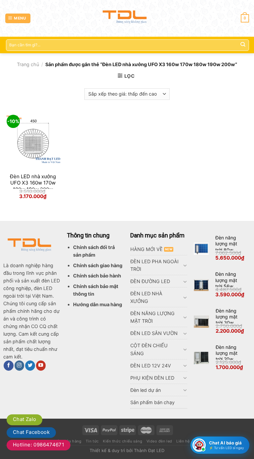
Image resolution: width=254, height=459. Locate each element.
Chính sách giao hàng (97, 265)
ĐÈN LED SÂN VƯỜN (154, 333)
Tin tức (92, 441)
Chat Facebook (31, 432)
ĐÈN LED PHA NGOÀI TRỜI (154, 265)
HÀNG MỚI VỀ (146, 249)
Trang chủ (28, 64)
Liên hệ (183, 441)
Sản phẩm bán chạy (152, 402)
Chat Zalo (24, 419)
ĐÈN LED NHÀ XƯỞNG (146, 297)
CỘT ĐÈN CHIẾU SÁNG (149, 349)
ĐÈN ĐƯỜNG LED (150, 281)
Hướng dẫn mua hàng (97, 304)
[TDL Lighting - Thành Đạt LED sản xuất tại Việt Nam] (127, 18)
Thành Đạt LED (149, 450)
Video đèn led (159, 441)
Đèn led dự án (145, 390)
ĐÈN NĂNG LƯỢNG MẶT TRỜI (152, 317)
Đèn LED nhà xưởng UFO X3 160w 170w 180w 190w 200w (33, 182)
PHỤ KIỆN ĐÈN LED (152, 378)
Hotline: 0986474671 (38, 444)
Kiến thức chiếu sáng (122, 441)
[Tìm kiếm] (242, 45)
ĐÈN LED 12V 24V (150, 365)
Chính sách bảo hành (97, 275)
